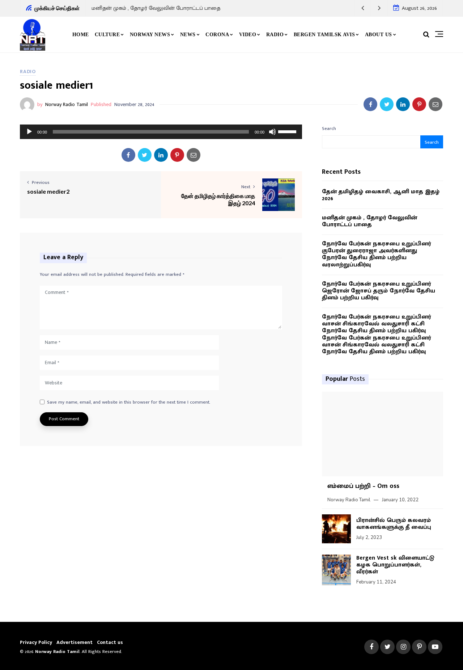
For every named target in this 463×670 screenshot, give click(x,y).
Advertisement (74, 642)
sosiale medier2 (48, 191)
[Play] (29, 131)
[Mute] (272, 131)
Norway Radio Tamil (66, 104)
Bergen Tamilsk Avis (324, 34)
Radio (275, 34)
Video (247, 34)
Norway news (150, 34)
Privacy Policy (36, 642)
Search (329, 128)
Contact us (110, 642)
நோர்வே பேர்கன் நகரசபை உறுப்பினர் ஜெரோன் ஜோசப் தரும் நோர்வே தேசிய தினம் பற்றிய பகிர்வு (378, 291)
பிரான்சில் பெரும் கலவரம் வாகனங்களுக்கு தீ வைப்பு (393, 523)
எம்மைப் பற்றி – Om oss (363, 486)
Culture (107, 34)
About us (378, 34)
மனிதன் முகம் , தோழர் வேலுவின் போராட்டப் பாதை (156, 8)
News (188, 34)
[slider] (288, 131)
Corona (217, 34)
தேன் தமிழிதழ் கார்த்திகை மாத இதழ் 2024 (218, 199)
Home (80, 34)
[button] (363, 8)
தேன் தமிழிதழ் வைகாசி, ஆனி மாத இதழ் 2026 (380, 195)
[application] (161, 132)
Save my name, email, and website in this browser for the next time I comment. (128, 402)
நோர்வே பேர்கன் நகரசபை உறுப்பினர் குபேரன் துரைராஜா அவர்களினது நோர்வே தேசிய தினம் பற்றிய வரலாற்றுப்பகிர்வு (376, 254)
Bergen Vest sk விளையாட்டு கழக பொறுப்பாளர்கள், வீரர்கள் (395, 565)
